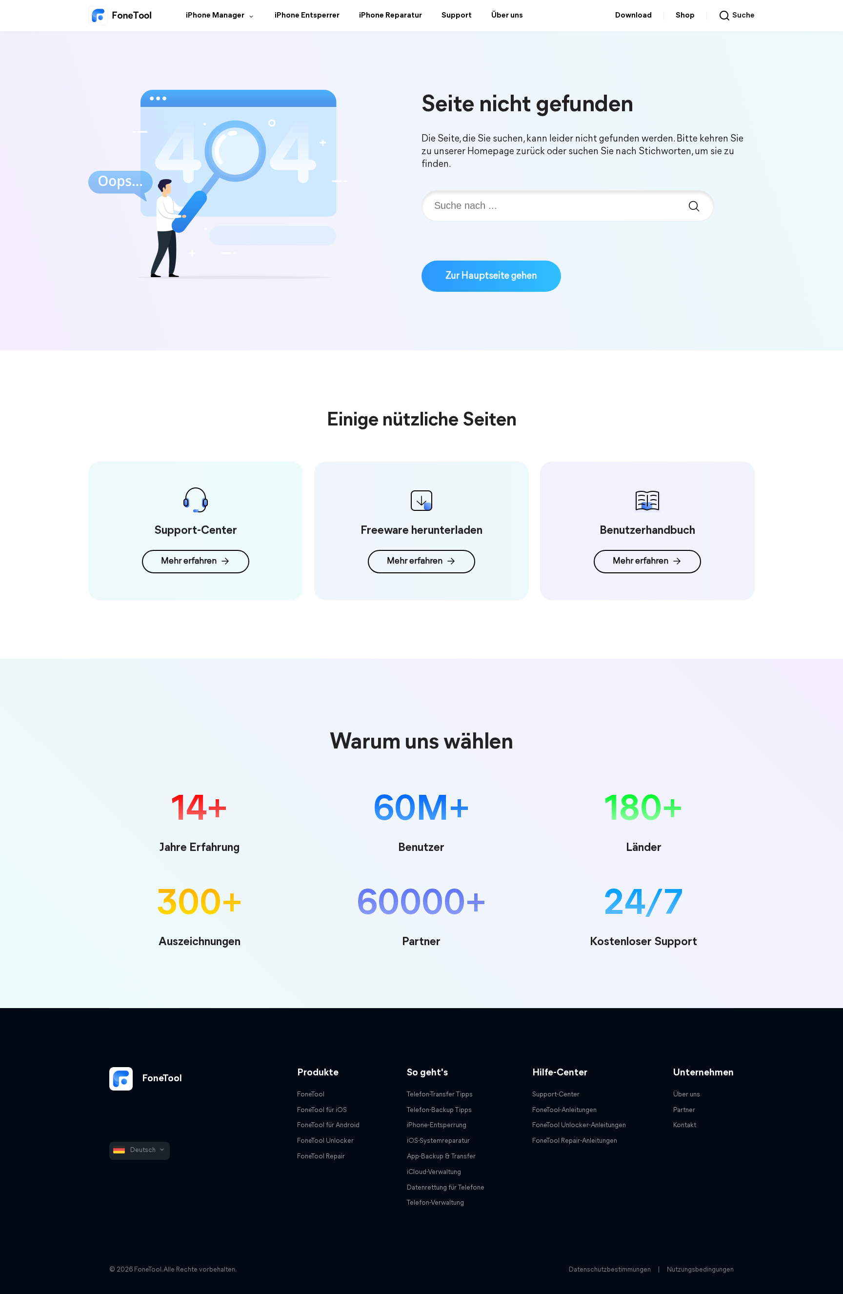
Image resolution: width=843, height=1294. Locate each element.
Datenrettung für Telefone (445, 1188)
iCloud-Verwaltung (434, 1172)
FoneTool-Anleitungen (564, 1110)
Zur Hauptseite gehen (491, 276)
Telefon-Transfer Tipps (440, 1094)
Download (633, 16)
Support (457, 16)
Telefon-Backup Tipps (439, 1110)
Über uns (507, 16)
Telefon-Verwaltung (435, 1203)
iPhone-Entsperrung (436, 1125)
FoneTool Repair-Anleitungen (574, 1141)
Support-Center (556, 1094)
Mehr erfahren (189, 561)
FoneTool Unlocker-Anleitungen (579, 1125)
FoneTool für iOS (322, 1110)
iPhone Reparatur (390, 16)
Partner (684, 1110)
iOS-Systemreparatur (438, 1141)
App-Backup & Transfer (441, 1156)
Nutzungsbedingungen (700, 1270)
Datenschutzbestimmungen (610, 1270)
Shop (685, 16)
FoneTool (161, 1079)
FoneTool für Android (328, 1125)
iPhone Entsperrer (307, 16)
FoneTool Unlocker (325, 1141)
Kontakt (684, 1125)
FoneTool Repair (321, 1156)
